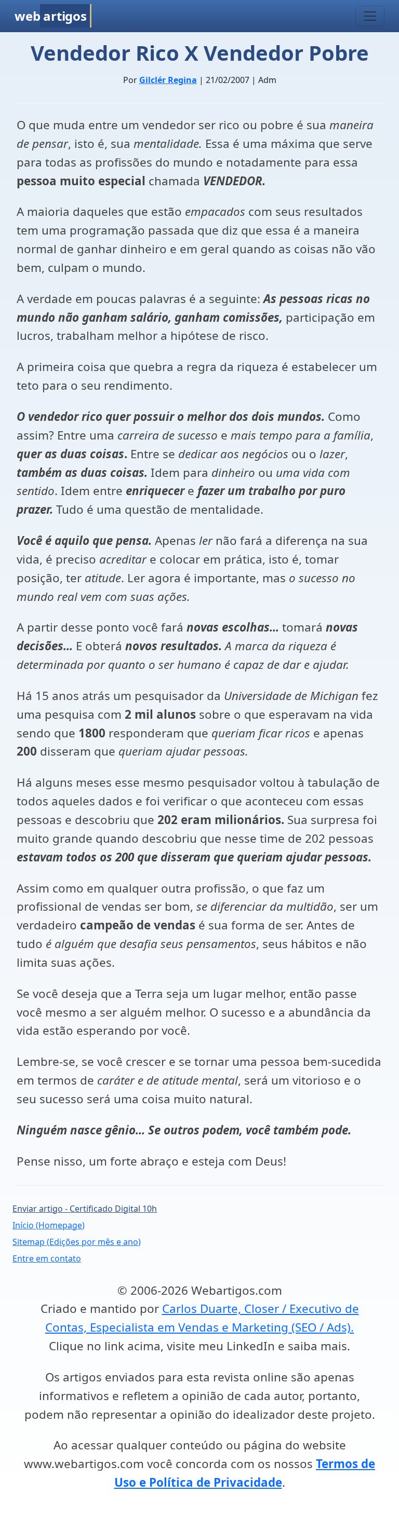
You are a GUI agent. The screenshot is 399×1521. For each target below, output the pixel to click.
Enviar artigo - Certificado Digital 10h (84, 1208)
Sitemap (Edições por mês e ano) (76, 1242)
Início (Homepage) (48, 1225)
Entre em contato (46, 1258)
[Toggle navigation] (369, 16)
